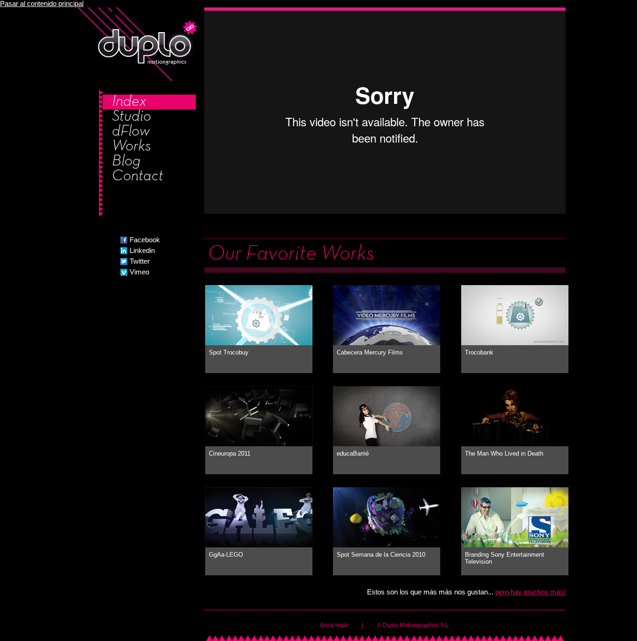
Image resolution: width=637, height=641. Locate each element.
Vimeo (139, 272)
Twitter (140, 261)
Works (131, 147)
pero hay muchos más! (530, 592)
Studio (131, 117)
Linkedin (142, 250)
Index (129, 102)
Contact (137, 177)
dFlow (131, 132)
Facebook (145, 240)
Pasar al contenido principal (41, 3)
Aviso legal (334, 625)
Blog (126, 162)
